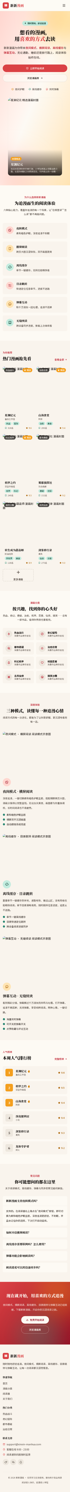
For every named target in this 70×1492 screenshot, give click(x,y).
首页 (5, 1383)
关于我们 (7, 1398)
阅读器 (6, 1393)
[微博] (6, 1462)
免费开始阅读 (37, 1320)
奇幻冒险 (7, 1419)
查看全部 (59, 359)
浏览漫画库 (33, 78)
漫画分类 (7, 1388)
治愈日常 (7, 1429)
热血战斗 (7, 1414)
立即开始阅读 (37, 68)
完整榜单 (59, 1059)
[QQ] (21, 1462)
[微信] (13, 1462)
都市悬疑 (7, 1424)
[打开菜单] (63, 5)
